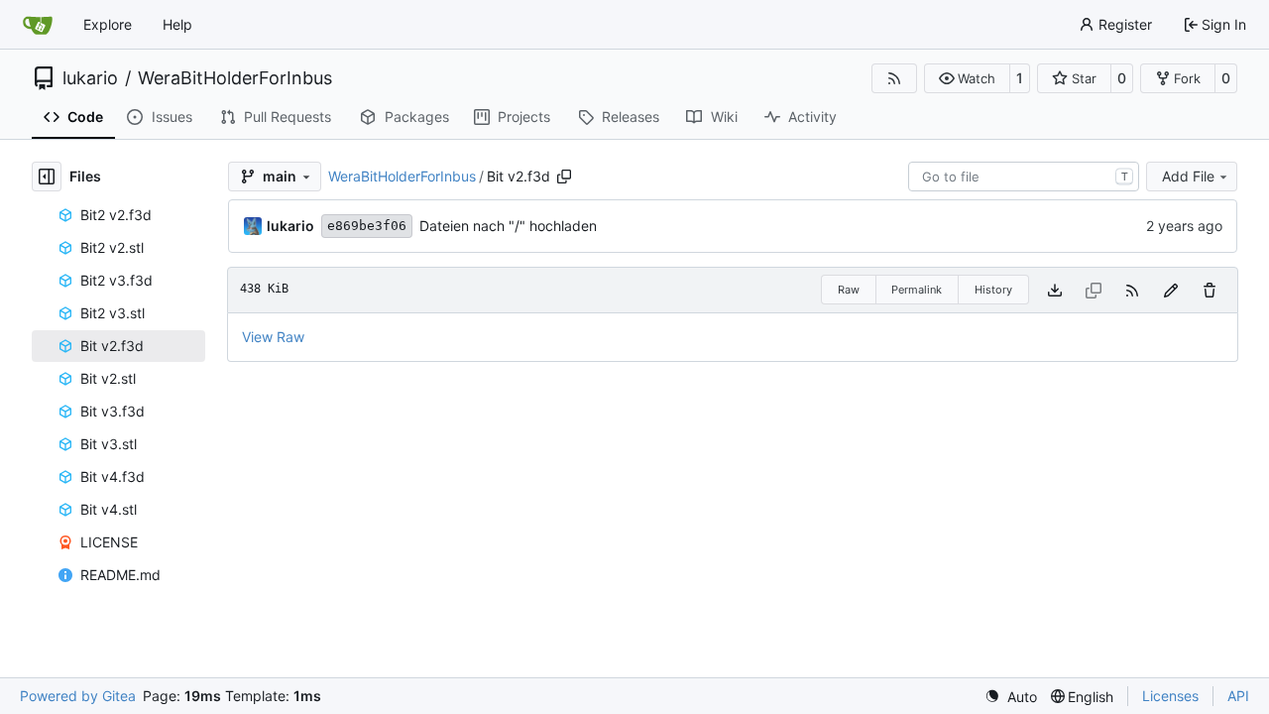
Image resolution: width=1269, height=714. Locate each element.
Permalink (916, 290)
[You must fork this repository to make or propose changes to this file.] (1171, 290)
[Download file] (1055, 290)
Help (177, 24)
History (993, 290)
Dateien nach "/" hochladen (508, 225)
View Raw (273, 336)
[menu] (1010, 696)
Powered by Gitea (78, 695)
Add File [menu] (1188, 176)
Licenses (1170, 695)
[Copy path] (564, 176)
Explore (107, 24)
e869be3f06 (366, 225)
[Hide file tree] (46, 176)
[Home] (37, 25)
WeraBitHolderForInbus (235, 78)
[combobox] (1023, 176)
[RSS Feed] (894, 78)
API (1238, 695)
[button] (967, 78)
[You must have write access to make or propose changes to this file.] (1209, 290)
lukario (90, 78)
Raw (849, 290)
